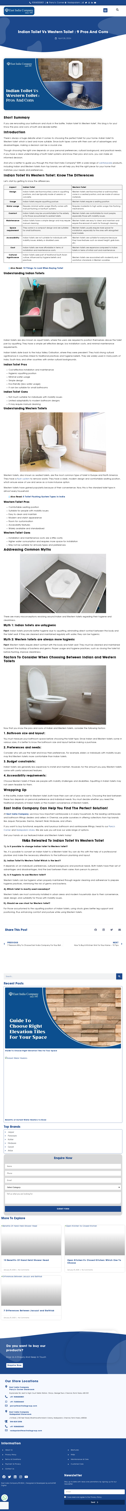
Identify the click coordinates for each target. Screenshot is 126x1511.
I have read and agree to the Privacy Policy (84, 1497)
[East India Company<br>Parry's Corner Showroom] (6, 1386)
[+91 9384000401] (6, 1426)
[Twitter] (9, 1477)
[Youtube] (26, 1477)
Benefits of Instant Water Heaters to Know (26, 1120)
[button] (105, 10)
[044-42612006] (6, 1421)
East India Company (18, 814)
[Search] (119, 976)
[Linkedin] (15, 1477)
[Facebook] (4, 1477)
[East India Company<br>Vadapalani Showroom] (6, 1411)
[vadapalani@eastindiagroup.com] (6, 1430)
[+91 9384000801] (6, 1396)
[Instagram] (20, 1477)
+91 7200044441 (17, 1402)
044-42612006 (16, 1422)
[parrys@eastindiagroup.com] (6, 1405)
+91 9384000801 (17, 1397)
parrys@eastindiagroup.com (23, 1406)
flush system (23, 479)
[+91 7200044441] (6, 1401)
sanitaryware (105, 163)
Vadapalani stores (25, 830)
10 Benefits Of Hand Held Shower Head (26, 1260)
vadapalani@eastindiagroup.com (26, 1431)
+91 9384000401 (17, 1427)
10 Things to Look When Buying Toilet (43, 268)
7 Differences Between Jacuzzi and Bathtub (29, 1311)
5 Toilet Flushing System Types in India (44, 497)
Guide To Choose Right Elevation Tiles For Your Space (31, 1051)
